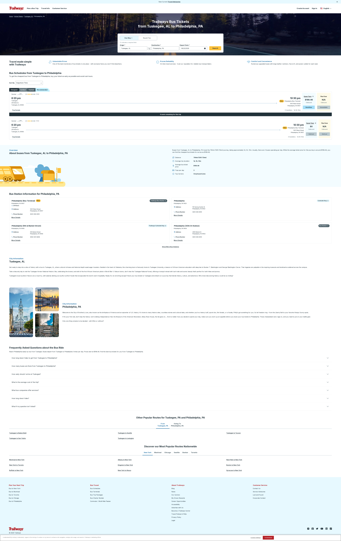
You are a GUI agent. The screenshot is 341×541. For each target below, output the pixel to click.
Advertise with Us (177, 508)
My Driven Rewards (178, 498)
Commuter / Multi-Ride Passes (100, 501)
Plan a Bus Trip (32, 8)
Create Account (303, 8)
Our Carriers (175, 495)
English (326, 8)
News (173, 492)
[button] (32, 94)
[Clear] (145, 48)
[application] (170, 102)
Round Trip (147, 38)
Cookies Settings (256, 537)
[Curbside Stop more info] (328, 201)
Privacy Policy (176, 517)
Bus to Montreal (14, 492)
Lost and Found (258, 495)
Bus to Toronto (14, 495)
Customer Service (59, 8)
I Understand (268, 537)
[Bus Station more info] (165, 201)
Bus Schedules (95, 488)
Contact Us (256, 488)
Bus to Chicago (14, 498)
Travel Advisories (174, 2)
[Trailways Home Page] (16, 8)
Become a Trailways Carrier (181, 511)
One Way (127, 38)
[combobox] (133, 48)
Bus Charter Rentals (97, 498)
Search (215, 48)
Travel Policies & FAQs (179, 514)
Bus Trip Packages (96, 495)
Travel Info (45, 8)
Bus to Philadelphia (15, 501)
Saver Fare (307, 96)
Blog (172, 488)
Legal (173, 520)
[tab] (162, 425)
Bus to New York (14, 488)
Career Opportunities (178, 501)
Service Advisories (259, 492)
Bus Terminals (95, 492)
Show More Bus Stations (170, 247)
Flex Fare (323, 96)
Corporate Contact (259, 498)
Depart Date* (185, 45)
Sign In (314, 8)
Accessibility (175, 504)
